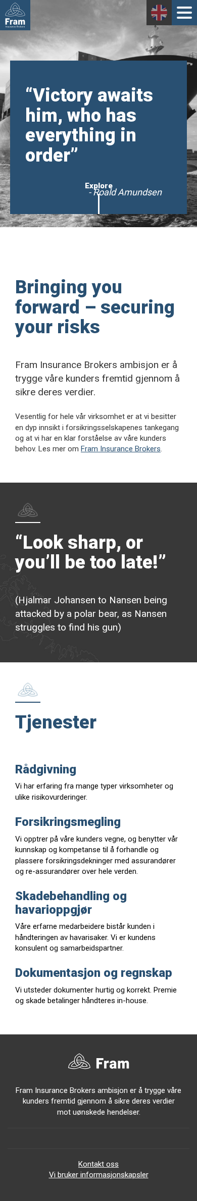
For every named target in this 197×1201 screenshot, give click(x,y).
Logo (15, 15)
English (159, 13)
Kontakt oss (98, 1164)
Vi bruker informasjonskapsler (99, 1174)
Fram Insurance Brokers (121, 448)
